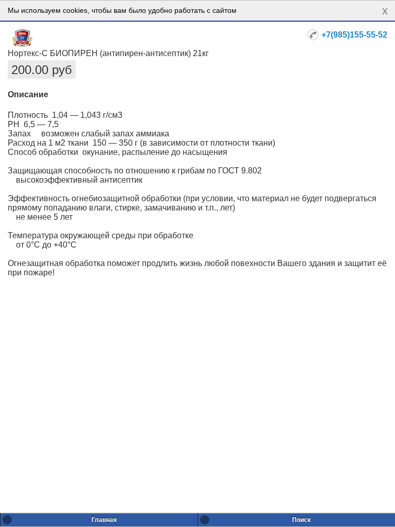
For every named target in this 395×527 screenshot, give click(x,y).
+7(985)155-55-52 (354, 34)
